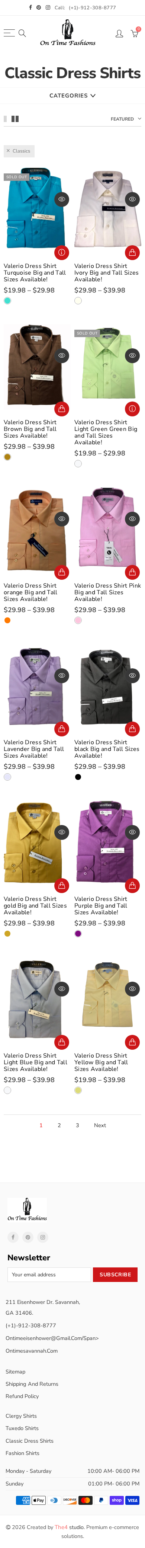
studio (69, 1527)
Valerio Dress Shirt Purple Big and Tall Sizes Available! (101, 906)
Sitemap (15, 1371)
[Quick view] (61, 199)
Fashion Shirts (22, 1453)
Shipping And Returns (32, 1384)
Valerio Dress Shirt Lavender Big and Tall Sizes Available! (34, 749)
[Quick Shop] (132, 252)
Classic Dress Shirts (30, 1441)
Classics (21, 151)
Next (100, 1125)
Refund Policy (22, 1396)
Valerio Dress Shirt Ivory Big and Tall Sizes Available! (106, 273)
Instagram (42, 1237)
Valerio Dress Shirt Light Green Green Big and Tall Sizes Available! (105, 432)
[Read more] (61, 252)
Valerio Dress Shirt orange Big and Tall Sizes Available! (31, 592)
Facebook (13, 1237)
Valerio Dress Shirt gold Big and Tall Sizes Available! (35, 906)
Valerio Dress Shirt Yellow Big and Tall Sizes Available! (101, 1062)
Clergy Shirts (21, 1416)
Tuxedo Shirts (22, 1428)
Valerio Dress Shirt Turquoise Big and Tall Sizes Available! (35, 273)
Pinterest (27, 1237)
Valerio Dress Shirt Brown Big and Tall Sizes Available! (30, 429)
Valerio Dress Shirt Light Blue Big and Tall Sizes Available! (35, 1062)
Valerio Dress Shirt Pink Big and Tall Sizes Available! (107, 592)
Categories (68, 95)
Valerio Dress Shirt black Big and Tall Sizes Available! (106, 749)
